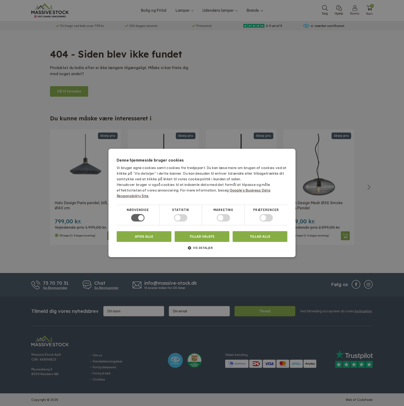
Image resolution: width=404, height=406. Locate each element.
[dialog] (202, 203)
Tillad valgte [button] (202, 236)
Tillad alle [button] (260, 236)
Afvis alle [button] (144, 236)
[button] (202, 250)
